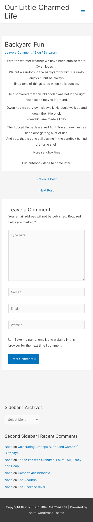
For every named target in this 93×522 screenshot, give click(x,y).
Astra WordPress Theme (46, 513)
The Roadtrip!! (28, 480)
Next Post (47, 190)
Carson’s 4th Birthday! (34, 473)
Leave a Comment (18, 52)
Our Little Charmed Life (37, 11)
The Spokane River (31, 487)
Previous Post (47, 179)
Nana (8, 447)
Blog (38, 52)
